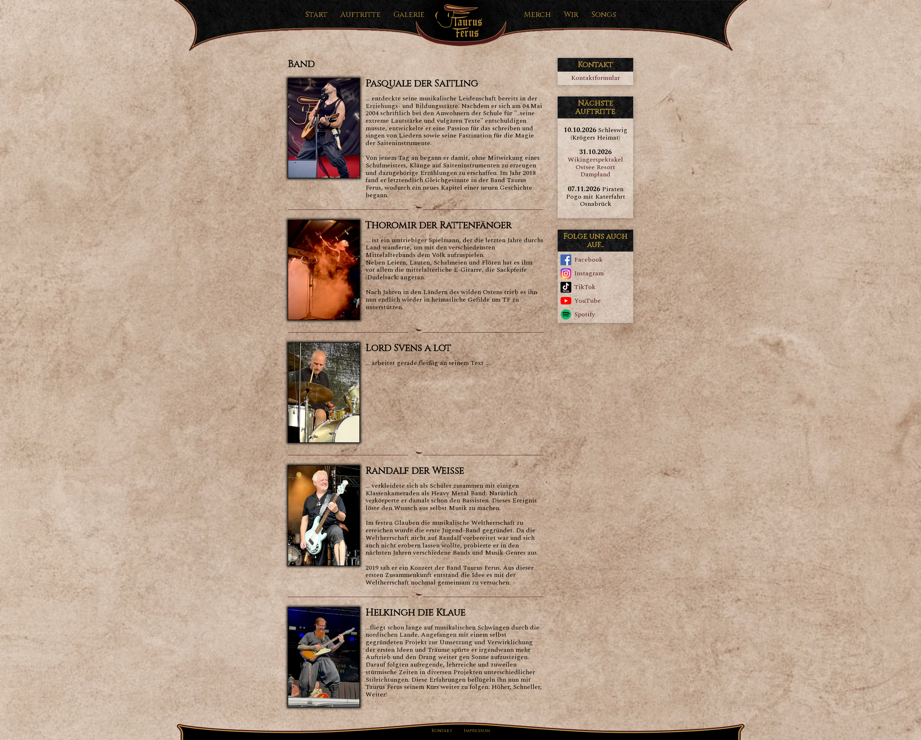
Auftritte (360, 15)
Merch (537, 15)
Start (316, 15)
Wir (571, 15)
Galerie (409, 15)
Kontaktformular (595, 78)
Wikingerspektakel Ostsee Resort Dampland (595, 167)
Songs (603, 15)
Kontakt (441, 731)
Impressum (477, 731)
